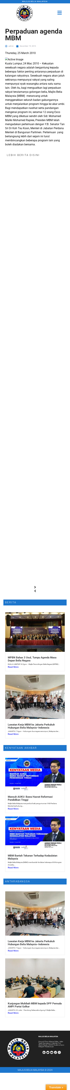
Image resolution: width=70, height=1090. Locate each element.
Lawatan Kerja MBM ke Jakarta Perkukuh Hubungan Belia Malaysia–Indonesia (31, 726)
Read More (13, 667)
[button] (35, 587)
